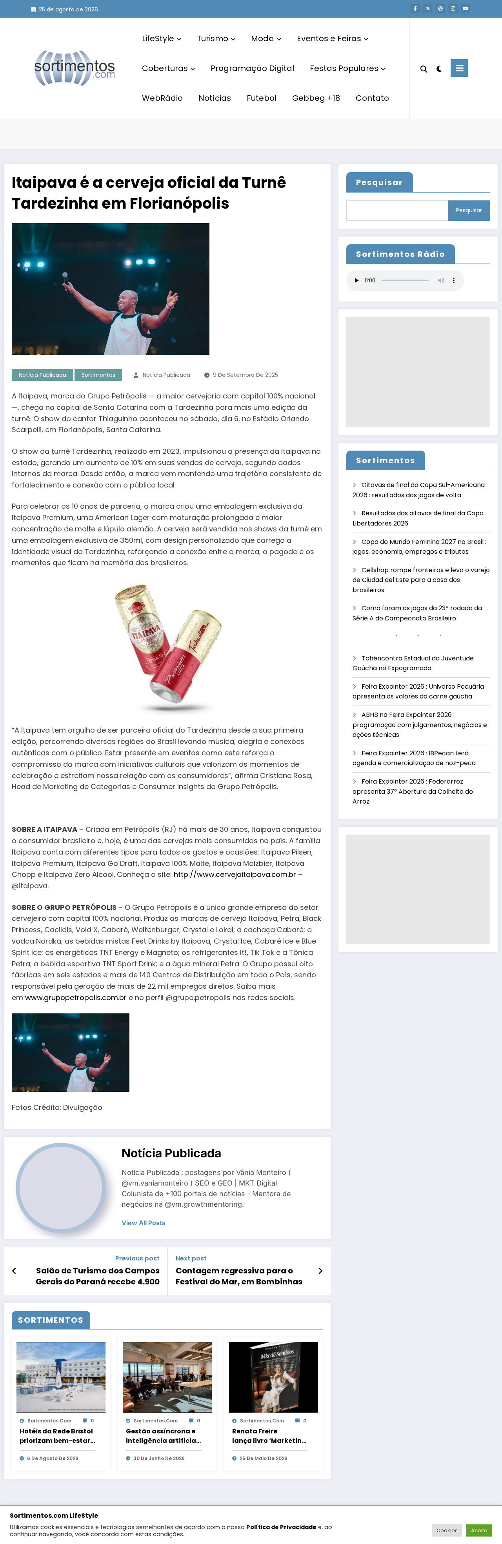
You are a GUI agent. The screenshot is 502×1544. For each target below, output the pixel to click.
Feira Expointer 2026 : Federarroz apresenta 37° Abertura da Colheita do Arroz (413, 791)
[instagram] (453, 8)
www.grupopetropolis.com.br (76, 997)
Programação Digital (252, 68)
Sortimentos (98, 375)
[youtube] (465, 8)
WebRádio (162, 98)
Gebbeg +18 (316, 98)
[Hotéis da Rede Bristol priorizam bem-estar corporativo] (60, 1376)
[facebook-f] (415, 8)
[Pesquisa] (424, 68)
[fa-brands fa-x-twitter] (428, 8)
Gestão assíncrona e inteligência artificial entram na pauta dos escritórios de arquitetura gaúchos (162, 1436)
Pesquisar (379, 182)
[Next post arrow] (320, 1271)
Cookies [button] (447, 1530)
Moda (262, 38)
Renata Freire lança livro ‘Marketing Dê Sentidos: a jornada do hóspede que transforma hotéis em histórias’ (269, 1436)
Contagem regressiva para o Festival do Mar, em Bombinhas (239, 1276)
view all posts (144, 1223)
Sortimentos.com (49, 1420)
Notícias (214, 98)
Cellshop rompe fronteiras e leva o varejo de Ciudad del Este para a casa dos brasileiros (421, 580)
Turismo (212, 38)
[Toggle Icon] (459, 68)
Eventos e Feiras (329, 38)
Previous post (137, 1258)
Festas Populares (344, 68)
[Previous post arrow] (14, 1271)
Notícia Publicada (42, 375)
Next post (191, 1258)
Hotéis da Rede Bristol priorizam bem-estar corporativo (56, 1436)
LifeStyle (158, 38)
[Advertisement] (418, 372)
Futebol (261, 98)
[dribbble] (440, 8)
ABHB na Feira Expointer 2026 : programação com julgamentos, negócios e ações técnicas (420, 724)
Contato (372, 98)
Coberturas (165, 68)
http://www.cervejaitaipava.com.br (235, 874)
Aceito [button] (479, 1530)
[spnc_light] (439, 68)
